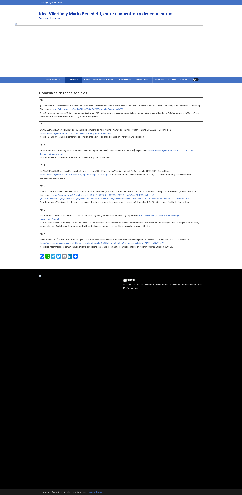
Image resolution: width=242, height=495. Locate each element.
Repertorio (159, 80)
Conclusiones (125, 80)
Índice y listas (142, 80)
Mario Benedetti (53, 80)
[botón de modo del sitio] (196, 79)
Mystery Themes (95, 492)
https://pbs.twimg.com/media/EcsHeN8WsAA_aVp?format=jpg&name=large (74, 174)
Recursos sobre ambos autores (98, 80)
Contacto (184, 80)
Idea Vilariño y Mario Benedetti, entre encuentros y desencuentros (105, 13)
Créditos (172, 80)
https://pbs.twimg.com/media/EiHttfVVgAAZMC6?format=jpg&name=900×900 (88, 109)
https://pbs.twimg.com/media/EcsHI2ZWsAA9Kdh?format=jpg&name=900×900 (75, 133)
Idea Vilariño (72, 80)
